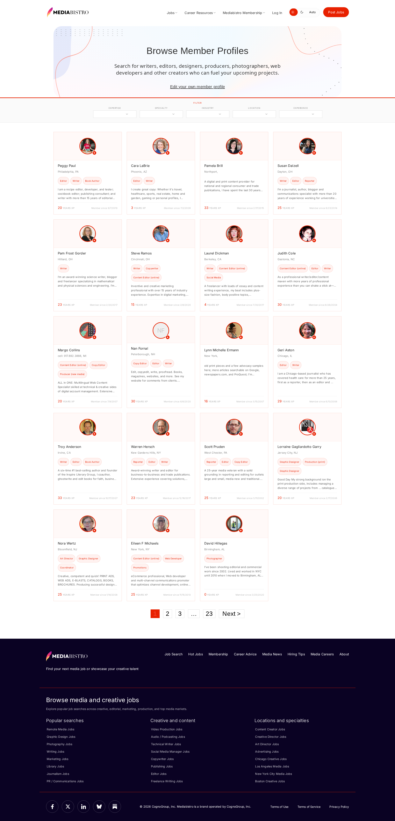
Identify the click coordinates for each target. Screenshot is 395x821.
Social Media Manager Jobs (170, 751)
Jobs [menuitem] (171, 13)
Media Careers (322, 654)
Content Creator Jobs (270, 729)
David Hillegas (215, 543)
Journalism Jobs (58, 773)
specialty (161, 108)
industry (208, 108)
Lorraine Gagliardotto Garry (299, 447)
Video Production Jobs (166, 729)
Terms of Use (279, 806)
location (254, 108)
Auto (312, 12)
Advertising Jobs (267, 751)
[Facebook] (52, 806)
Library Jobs (55, 766)
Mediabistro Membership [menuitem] (242, 13)
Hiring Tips (296, 654)
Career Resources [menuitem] (199, 13)
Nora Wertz (67, 543)
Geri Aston (286, 350)
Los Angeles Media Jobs (272, 766)
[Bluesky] (99, 806)
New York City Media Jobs (273, 773)
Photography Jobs (59, 744)
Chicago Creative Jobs (271, 759)
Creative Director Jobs (270, 736)
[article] (87, 173)
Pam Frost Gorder (72, 253)
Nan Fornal (139, 348)
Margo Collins (69, 350)
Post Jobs (336, 12)
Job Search (174, 654)
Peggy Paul (67, 166)
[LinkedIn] (83, 806)
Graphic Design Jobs (61, 736)
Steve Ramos (141, 253)
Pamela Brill (213, 166)
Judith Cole (287, 253)
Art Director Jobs (267, 744)
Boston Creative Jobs (270, 781)
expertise (115, 108)
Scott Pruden (214, 447)
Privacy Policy (339, 806)
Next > (231, 613)
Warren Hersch (143, 447)
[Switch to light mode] (293, 12)
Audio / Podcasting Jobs (168, 736)
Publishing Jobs (162, 766)
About (344, 654)
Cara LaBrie (140, 166)
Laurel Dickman (216, 253)
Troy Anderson (69, 447)
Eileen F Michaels (144, 543)
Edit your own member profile (197, 86)
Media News (272, 654)
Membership (218, 654)
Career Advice (245, 654)
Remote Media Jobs (60, 729)
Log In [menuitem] (277, 13)
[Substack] (115, 806)
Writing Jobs (55, 751)
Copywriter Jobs (162, 759)
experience (301, 108)
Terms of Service (309, 806)
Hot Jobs (195, 654)
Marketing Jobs (58, 759)
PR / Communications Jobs (65, 781)
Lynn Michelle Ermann (221, 350)
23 (209, 613)
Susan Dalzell (288, 166)
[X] (68, 806)
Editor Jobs (159, 773)
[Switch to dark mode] (303, 12)
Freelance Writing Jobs (167, 781)
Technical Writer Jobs (166, 744)
